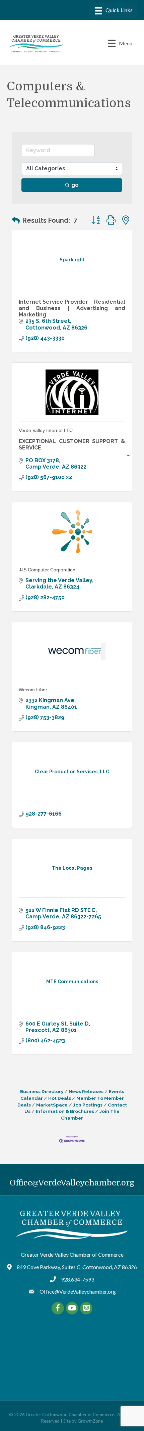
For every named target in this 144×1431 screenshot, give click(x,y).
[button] (16, 220)
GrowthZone (90, 1421)
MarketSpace (52, 1105)
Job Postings (87, 1105)
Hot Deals (59, 1098)
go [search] (75, 185)
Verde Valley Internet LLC (46, 430)
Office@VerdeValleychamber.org (72, 1182)
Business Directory (41, 1091)
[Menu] (113, 10)
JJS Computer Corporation (47, 569)
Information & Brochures (65, 1111)
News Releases (86, 1091)
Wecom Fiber (33, 689)
